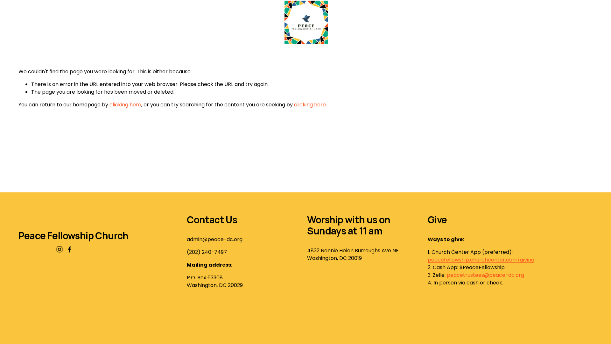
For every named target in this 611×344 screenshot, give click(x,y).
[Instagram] (59, 249)
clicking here (125, 104)
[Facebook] (70, 249)
